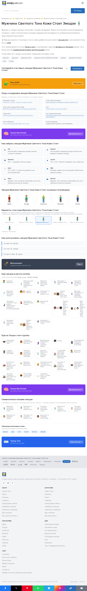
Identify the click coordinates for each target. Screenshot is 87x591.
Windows (5, 533)
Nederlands (47, 461)
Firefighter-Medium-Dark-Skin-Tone (26, 341)
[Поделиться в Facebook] (5, 588)
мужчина (15, 58)
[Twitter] (8, 483)
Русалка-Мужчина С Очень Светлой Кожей (42, 353)
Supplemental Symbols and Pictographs (59, 124)
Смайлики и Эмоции (52, 506)
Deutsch (22, 461)
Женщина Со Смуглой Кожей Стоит (43, 292)
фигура (5, 432)
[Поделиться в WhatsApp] (38, 588)
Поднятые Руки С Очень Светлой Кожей (43, 376)
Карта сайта (74, 582)
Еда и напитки (7, 513)
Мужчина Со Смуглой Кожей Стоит (26, 408)
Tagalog (42, 465)
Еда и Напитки (50, 513)
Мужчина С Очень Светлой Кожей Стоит (60, 409)
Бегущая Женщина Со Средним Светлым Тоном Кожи (76, 294)
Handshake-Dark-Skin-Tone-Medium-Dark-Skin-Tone (77, 365)
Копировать (77, 69)
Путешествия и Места (52, 503)
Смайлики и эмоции (9, 506)
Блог (46, 540)
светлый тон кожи (75, 58)
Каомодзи (48, 543)
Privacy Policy (6, 560)
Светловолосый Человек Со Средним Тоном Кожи (44, 364)
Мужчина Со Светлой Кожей (9, 416)
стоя (4, 61)
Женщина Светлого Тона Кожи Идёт (8, 322)
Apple (4, 524)
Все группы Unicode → (10, 516)
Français (30, 461)
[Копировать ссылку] (70, 588)
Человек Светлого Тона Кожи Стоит (42, 409)
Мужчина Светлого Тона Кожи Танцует (8, 293)
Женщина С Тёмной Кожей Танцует (26, 302)
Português (57, 461)
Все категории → (50, 516)
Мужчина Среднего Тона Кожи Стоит (8, 409)
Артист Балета (25, 291)
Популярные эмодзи (52, 536)
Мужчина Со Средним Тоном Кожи (43, 416)
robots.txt (82, 582)
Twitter (4, 536)
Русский (66, 461)
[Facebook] (4, 483)
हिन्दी (26, 465)
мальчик (6, 58)
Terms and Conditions (9, 557)
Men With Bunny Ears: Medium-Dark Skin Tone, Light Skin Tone (77, 308)
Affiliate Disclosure (8, 563)
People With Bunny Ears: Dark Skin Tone (60, 294)
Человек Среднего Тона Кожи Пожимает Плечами (25, 353)
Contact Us (6, 570)
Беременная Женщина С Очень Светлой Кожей (43, 343)
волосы (34, 432)
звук (12, 432)
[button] (22, 101)
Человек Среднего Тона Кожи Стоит (75, 409)
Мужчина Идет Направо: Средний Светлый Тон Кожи (26, 284)
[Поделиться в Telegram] (49, 588)
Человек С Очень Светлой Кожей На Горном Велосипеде (60, 365)
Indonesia (33, 465)
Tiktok (4, 546)
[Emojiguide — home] (12, 3)
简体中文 (75, 461)
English (5, 461)
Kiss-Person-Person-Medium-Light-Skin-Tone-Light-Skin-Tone (9, 365)
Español (13, 461)
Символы (5, 500)
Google (4, 527)
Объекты (5, 497)
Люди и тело (19, 18)
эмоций (42, 432)
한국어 (13, 465)
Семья (58, 340)
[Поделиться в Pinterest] (27, 588)
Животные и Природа (52, 510)
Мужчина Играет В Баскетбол (25, 363)
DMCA (4, 566)
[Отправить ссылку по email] (81, 588)
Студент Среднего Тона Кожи (8, 352)
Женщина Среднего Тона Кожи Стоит (75, 283)
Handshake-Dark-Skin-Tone (9, 341)
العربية (20, 465)
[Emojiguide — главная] (4, 474)
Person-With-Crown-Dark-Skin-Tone (26, 375)
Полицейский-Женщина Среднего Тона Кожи (77, 342)
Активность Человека (33, 18)
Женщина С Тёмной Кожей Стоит (43, 321)
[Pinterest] (12, 483)
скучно (26, 432)
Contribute (5, 554)
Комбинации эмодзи (52, 524)
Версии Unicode (50, 533)
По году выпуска (51, 530)
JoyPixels (5, 543)
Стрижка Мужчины (8, 281)
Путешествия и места (9, 503)
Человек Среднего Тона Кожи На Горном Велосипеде (9, 377)
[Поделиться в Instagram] (59, 588)
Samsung (5, 540)
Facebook (5, 530)
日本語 (5, 465)
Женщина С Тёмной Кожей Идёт (60, 282)
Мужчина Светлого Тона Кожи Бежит (42, 283)
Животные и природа (9, 510)
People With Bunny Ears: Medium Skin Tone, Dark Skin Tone (61, 308)
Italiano (38, 461)
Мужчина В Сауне (42, 302)
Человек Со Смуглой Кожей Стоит (26, 416)
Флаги (4, 494)
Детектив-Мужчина (75, 351)
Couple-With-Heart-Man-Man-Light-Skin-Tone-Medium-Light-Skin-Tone (60, 354)
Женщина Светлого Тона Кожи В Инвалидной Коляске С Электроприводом (10, 305)
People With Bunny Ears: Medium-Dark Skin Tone (26, 324)
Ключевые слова (51, 527)
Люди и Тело (49, 491)
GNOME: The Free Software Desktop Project (17, 573)
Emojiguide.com (7, 18)
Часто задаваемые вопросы (55, 546)
